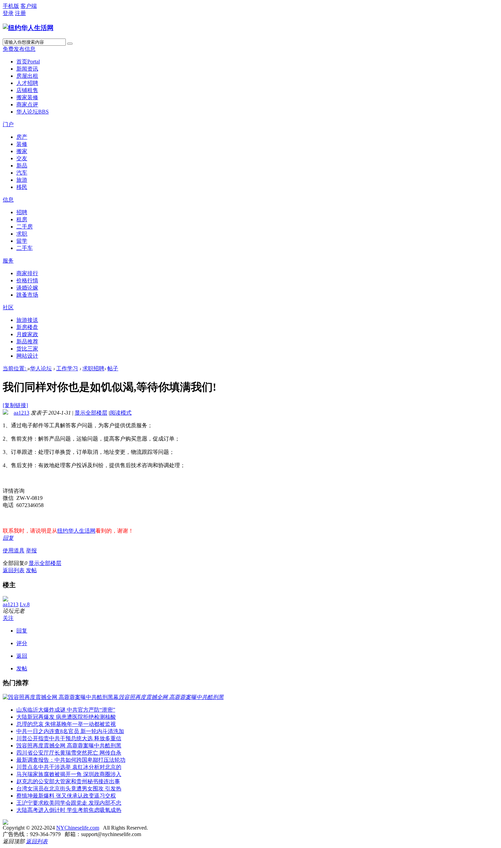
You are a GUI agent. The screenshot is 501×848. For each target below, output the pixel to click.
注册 (20, 13)
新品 (21, 165)
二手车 (24, 248)
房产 (21, 137)
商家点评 (27, 104)
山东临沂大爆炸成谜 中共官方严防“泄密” (65, 710)
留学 (21, 241)
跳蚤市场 (27, 295)
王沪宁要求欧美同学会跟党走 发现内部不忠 (68, 803)
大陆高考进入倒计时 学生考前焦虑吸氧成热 (68, 810)
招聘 (21, 212)
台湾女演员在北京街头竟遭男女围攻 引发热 (68, 788)
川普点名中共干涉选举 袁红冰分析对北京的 (68, 767)
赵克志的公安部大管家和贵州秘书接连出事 (68, 781)
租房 (21, 219)
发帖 (31, 570)
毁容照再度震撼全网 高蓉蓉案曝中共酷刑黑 (68, 745)
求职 (21, 234)
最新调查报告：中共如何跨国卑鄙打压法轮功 (70, 760)
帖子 (112, 368)
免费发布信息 (19, 49)
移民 (21, 187)
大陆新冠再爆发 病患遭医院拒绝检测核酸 (66, 717)
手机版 (11, 6)
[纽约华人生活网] (28, 27)
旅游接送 (27, 320)
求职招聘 (93, 368)
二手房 (24, 226)
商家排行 (27, 273)
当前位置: (15, 368)
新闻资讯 (27, 69)
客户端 (28, 6)
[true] (70, 44)
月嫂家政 (27, 334)
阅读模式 (121, 413)
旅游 (21, 180)
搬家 (21, 151)
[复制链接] (15, 405)
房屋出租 (27, 76)
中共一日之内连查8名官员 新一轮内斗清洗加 (70, 731)
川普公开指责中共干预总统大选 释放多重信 (68, 738)
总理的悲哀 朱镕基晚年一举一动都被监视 (66, 724)
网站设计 (27, 356)
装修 (21, 144)
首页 (28, 61)
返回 (21, 656)
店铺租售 (27, 90)
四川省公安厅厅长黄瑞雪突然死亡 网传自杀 (68, 753)
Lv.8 (25, 604)
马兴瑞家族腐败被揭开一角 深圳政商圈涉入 (68, 774)
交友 (21, 158)
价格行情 (27, 280)
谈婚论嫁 (27, 288)
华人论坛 (32, 112)
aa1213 (21, 413)
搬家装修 (27, 97)
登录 (8, 13)
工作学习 (67, 368)
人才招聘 (27, 83)
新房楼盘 (27, 327)
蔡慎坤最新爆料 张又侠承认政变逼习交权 (66, 796)
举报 (31, 550)
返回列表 (14, 570)
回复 (8, 538)
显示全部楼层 (91, 413)
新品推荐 (27, 341)
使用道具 (14, 550)
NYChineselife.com (77, 828)
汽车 (21, 173)
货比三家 (27, 349)
